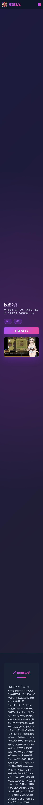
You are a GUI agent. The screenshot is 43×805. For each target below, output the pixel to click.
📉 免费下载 (23, 331)
